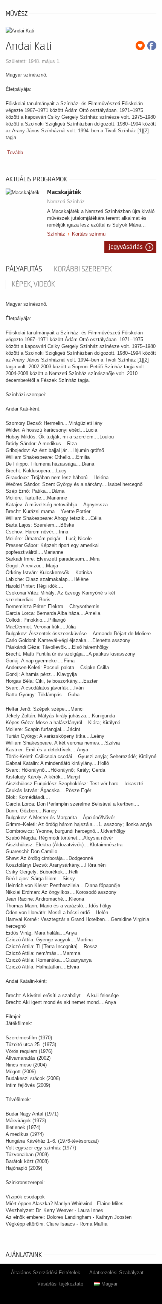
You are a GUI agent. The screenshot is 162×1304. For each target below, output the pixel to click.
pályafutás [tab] (24, 269)
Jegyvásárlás (126, 247)
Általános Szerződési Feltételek (45, 1272)
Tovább (15, 152)
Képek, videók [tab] (33, 284)
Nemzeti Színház (66, 201)
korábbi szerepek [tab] (83, 269)
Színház (56, 234)
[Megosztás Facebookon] (151, 45)
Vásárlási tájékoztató (60, 1284)
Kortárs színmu (88, 234)
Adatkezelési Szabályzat (116, 1272)
